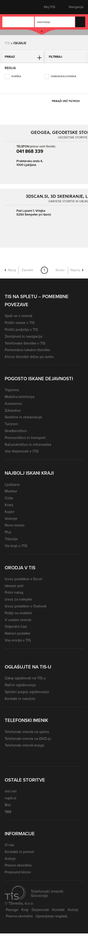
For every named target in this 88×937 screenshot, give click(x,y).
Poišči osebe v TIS (19, 322)
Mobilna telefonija (19, 396)
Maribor (11, 491)
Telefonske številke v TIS (25, 343)
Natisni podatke (17, 633)
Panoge (12, 909)
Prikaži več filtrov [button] (66, 101)
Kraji (25, 909)
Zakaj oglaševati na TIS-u (25, 678)
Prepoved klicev (18, 872)
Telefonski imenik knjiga (24, 745)
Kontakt (58, 909)
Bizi (8, 805)
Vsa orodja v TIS (18, 640)
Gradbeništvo (16, 430)
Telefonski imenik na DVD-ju (28, 738)
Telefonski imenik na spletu (27, 731)
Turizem (11, 424)
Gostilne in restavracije (23, 417)
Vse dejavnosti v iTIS (21, 451)
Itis (7, 43)
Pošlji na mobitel (18, 613)
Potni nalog (14, 592)
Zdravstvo (13, 410)
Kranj (9, 505)
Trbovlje (11, 539)
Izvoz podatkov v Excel (23, 579)
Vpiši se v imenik (18, 315)
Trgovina (12, 390)
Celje (9, 498)
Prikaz (10, 57)
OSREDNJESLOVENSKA (63, 76)
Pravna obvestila (18, 865)
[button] (12, 7)
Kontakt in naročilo (20, 698)
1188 (8, 811)
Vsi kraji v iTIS (16, 545)
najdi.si (10, 798)
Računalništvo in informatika (28, 444)
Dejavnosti (40, 909)
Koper (9, 511)
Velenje (11, 518)
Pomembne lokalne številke (27, 350)
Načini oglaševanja (20, 685)
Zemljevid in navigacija (23, 336)
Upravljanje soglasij (51, 916)
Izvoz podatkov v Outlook (25, 606)
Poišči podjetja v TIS (21, 329)
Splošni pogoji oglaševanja (27, 691)
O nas (9, 845)
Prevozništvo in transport (25, 437)
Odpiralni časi (16, 626)
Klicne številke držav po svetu (29, 356)
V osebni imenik (18, 620)
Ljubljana (12, 484)
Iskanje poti (14, 585)
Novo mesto (14, 525)
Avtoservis (13, 403)
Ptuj (8, 532)
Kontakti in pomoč (19, 851)
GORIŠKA (16, 76)
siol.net (11, 791)
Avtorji (10, 858)
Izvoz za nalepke (18, 599)
